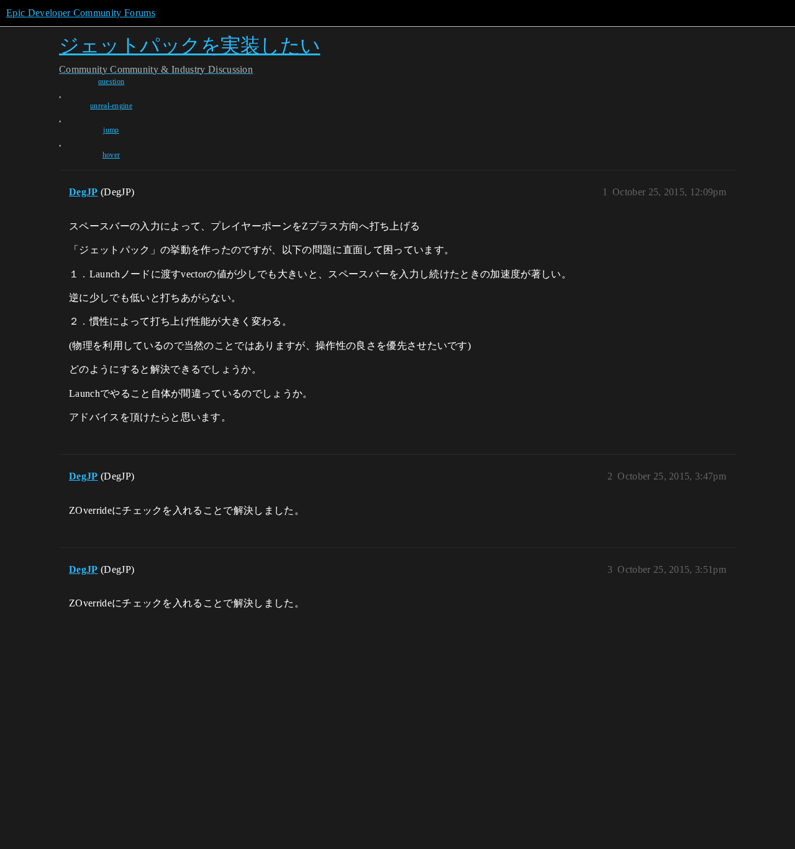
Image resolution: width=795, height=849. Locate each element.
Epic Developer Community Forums (80, 12)
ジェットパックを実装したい (189, 45)
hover (111, 155)
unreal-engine (111, 105)
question (111, 81)
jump (111, 130)
